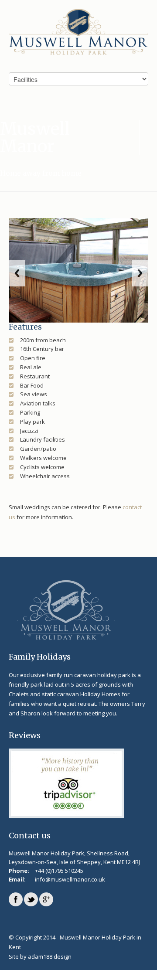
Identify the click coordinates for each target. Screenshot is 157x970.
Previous (17, 273)
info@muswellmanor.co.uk (70, 879)
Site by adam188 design (40, 956)
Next (140, 273)
